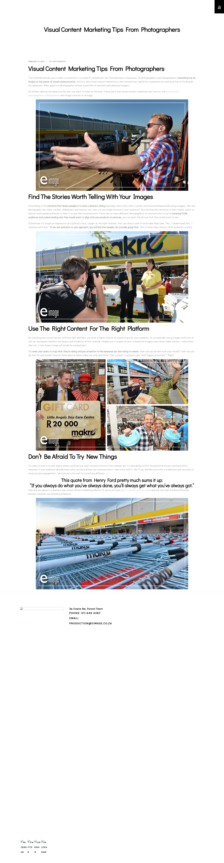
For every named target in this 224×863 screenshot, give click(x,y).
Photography (59, 61)
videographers (52, 95)
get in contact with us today (136, 490)
